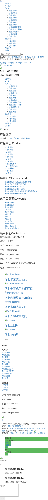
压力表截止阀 (9, 221)
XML (30, 62)
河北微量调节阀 (15, 27)
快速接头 (8, 209)
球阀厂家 (8, 216)
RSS (25, 62)
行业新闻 (12, 43)
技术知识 (12, 45)
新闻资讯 (8, 38)
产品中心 (8, 8)
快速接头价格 (9, 212)
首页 (10, 138)
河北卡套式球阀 (39, 57)
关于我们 (8, 6)
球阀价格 (8, 214)
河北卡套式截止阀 (26, 57)
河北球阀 (12, 15)
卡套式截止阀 (9, 205)
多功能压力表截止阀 (12, 228)
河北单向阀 (13, 20)
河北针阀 (12, 36)
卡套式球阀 (9, 207)
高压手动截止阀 (10, 226)
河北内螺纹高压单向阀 (19, 298)
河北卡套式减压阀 (13, 57)
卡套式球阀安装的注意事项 (14, 186)
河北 (12, 433)
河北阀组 (12, 22)
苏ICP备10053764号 (15, 426)
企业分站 (11, 62)
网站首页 (8, 3)
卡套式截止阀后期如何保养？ (15, 189)
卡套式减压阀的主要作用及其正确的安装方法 (21, 191)
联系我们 (8, 50)
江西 (34, 433)
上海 (15, 433)
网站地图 (19, 62)
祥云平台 (30, 430)
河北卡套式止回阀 (16, 279)
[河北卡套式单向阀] (12, 301)
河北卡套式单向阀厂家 (19, 288)
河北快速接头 (14, 31)
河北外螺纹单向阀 (16, 316)
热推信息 (3, 62)
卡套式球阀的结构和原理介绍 (15, 193)
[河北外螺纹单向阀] (12, 311)
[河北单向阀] (10, 329)
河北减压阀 (13, 13)
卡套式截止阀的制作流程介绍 (15, 184)
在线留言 (8, 48)
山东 (38, 433)
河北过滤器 (13, 34)
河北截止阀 (13, 10)
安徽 (27, 433)
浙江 (23, 433)
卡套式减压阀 (9, 202)
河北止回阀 (12, 325)
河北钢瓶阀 (13, 24)
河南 (41, 433)
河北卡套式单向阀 (16, 307)
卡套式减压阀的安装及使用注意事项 (18, 182)
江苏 (19, 433)
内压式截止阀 (9, 223)
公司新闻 (12, 41)
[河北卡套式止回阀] (12, 274)
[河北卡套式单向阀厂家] (14, 283)
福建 (30, 433)
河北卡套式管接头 (15, 29)
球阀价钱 (8, 219)
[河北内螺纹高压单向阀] (14, 292)
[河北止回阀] (10, 320)
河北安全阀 (13, 17)
